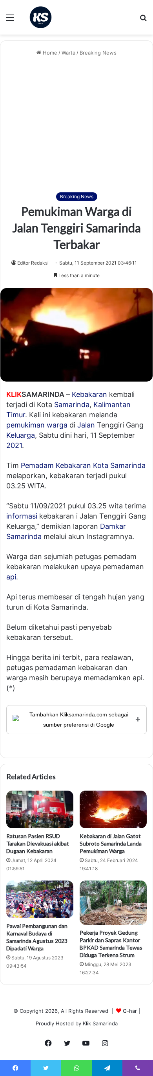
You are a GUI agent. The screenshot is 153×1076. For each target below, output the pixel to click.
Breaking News (98, 52)
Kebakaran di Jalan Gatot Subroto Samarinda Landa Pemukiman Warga (111, 843)
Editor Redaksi (33, 263)
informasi (21, 516)
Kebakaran (89, 394)
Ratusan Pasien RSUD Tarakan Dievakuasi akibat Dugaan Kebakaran (37, 843)
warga (57, 425)
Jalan (86, 425)
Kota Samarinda (119, 465)
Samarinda (71, 404)
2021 (14, 445)
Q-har (130, 1011)
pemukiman (25, 425)
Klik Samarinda (100, 1023)
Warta (68, 52)
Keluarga (20, 435)
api (11, 577)
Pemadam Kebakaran (56, 465)
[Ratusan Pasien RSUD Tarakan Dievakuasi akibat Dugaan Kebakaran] (39, 809)
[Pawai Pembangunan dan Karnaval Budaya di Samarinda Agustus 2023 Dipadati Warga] (39, 899)
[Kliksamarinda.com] (41, 17)
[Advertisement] (76, 125)
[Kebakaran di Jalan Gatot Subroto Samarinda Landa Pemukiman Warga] (113, 809)
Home (49, 52)
